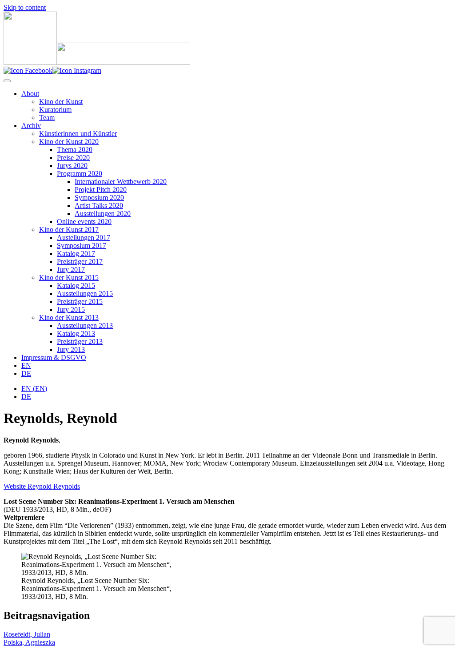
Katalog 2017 (76, 253)
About (30, 93)
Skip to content (25, 7)
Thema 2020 (74, 149)
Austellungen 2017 (83, 237)
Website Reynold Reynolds (42, 486)
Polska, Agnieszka (29, 642)
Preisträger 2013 (80, 341)
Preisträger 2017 (80, 261)
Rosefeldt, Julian (27, 634)
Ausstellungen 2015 (85, 293)
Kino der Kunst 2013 (69, 317)
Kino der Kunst (61, 101)
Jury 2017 (71, 269)
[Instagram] (76, 70)
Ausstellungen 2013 (85, 325)
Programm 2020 (79, 173)
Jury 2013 (71, 349)
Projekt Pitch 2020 (101, 189)
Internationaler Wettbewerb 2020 (121, 181)
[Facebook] (28, 70)
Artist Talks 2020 (99, 205)
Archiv (31, 125)
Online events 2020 (84, 221)
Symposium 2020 (99, 197)
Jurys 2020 (72, 165)
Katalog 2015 (76, 285)
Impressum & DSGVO (53, 357)
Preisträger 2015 (80, 301)
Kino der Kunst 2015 (69, 277)
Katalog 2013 (76, 333)
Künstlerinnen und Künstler (78, 133)
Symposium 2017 (81, 245)
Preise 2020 (73, 157)
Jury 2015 (71, 309)
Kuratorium (55, 109)
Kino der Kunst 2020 (69, 141)
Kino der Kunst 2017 (69, 229)
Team (47, 117)
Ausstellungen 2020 (103, 213)
